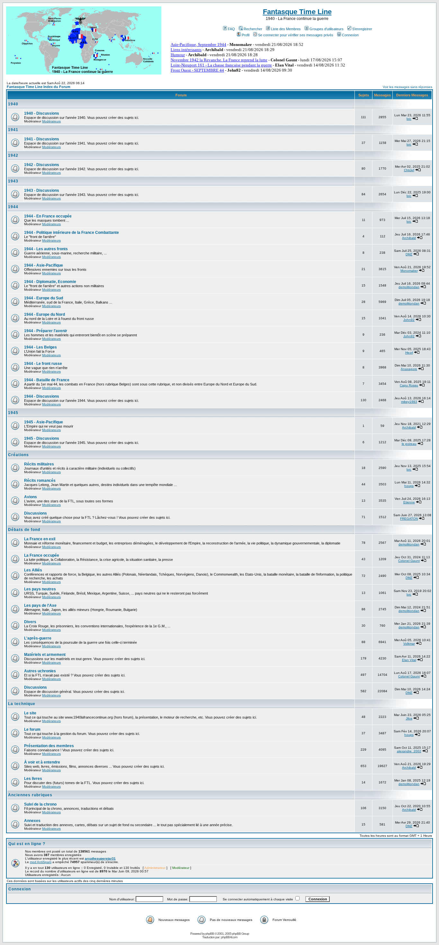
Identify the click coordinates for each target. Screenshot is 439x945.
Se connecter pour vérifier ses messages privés (295, 35)
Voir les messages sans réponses (407, 87)
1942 (13, 155)
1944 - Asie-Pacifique (43, 265)
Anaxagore (409, 369)
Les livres (33, 778)
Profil (245, 35)
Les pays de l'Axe (40, 605)
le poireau (409, 444)
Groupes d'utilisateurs (326, 29)
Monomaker (409, 270)
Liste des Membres (286, 29)
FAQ (231, 29)
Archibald (409, 238)
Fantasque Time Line (297, 12)
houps (409, 486)
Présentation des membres (49, 746)
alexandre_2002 (409, 751)
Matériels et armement (45, 654)
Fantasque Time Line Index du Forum (38, 87)
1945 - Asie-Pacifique (43, 422)
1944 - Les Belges (40, 347)
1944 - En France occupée (48, 216)
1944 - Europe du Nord (44, 314)
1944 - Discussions (41, 396)
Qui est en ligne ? (26, 844)
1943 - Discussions (41, 190)
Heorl (409, 352)
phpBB (209, 933)
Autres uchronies (40, 671)
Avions (30, 497)
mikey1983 (409, 401)
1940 (13, 104)
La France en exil (39, 539)
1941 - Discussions (41, 139)
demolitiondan (409, 287)
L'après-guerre (37, 638)
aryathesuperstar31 (100, 858)
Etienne (409, 502)
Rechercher (253, 29)
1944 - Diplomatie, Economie (50, 281)
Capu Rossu (409, 385)
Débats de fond (24, 529)
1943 (13, 181)
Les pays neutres (40, 589)
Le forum (32, 729)
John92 (409, 320)
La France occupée (41, 555)
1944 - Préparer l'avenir (45, 331)
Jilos (409, 718)
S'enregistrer (362, 29)
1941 (13, 130)
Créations (18, 455)
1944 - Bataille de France (46, 380)
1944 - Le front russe (43, 363)
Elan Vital (409, 660)
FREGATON (409, 518)
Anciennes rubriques (30, 795)
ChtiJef (409, 170)
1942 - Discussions (41, 165)
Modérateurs (51, 121)
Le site (30, 713)
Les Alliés (33, 570)
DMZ (409, 254)
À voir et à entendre (42, 762)
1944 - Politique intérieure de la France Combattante (71, 232)
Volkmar (409, 643)
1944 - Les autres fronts (46, 249)
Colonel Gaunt (409, 560)
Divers (30, 622)
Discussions (35, 513)
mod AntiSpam (40, 862)
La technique (21, 704)
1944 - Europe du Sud (43, 298)
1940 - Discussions (41, 113)
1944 (13, 207)
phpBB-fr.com (229, 937)
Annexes (32, 820)
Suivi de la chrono (40, 804)
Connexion (350, 35)
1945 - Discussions (41, 438)
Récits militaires (39, 464)
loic (409, 118)
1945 (13, 413)
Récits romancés (40, 480)
